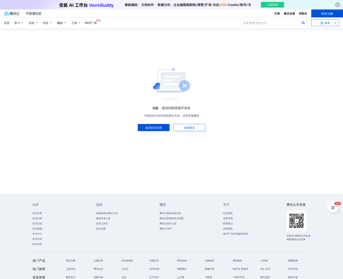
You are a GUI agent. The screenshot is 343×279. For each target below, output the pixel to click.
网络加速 (182, 260)
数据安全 (70, 277)
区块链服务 (127, 260)
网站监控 (265, 277)
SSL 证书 (265, 268)
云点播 (180, 277)
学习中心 (37, 233)
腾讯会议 (98, 268)
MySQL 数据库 (240, 268)
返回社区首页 (153, 128)
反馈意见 (189, 128)
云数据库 (209, 260)
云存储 (264, 260)
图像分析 (209, 268)
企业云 (125, 268)
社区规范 (228, 213)
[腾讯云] (11, 13)
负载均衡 (98, 277)
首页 (7, 23)
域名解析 (237, 260)
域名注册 (70, 260)
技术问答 (37, 218)
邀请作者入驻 (103, 218)
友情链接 (228, 228)
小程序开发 (239, 277)
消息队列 (154, 260)
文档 (277, 13)
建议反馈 (289, 13)
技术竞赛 (101, 228)
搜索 (303, 23)
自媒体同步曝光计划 (107, 213)
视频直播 (293, 260)
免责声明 (228, 218)
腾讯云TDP (166, 228)
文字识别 (154, 277)
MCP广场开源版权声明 (235, 233)
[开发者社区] (33, 13)
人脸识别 (70, 268)
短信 (123, 277)
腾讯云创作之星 (168, 223)
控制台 (303, 13)
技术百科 (37, 238)
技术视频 (37, 228)
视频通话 (182, 268)
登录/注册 (327, 13)
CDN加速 (154, 268)
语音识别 (293, 268)
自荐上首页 (102, 223)
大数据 (208, 277)
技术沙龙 (37, 223)
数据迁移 (293, 277)
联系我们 (228, 223)
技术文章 (37, 213)
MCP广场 (91, 23)
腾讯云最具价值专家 (170, 213)
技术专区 (37, 244)
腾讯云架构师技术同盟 (171, 218)
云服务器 (98, 260)
